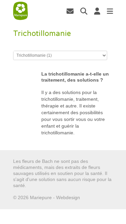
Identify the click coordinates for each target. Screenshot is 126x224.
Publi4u (89, 197)
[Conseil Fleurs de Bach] (20, 11)
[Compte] (97, 11)
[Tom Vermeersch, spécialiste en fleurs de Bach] (70, 11)
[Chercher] (83, 11)
